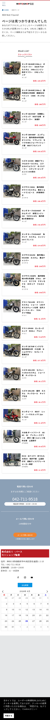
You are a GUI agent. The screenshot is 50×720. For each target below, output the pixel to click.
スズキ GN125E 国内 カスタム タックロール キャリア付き (33, 393)
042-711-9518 (25, 499)
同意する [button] (8, 716)
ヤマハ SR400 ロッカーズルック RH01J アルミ (33, 329)
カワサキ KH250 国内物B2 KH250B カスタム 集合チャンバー (34, 258)
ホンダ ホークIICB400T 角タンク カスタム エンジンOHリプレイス (33, 237)
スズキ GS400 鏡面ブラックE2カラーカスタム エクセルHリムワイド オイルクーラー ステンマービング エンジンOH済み (33, 166)
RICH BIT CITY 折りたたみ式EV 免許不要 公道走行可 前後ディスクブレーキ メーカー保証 (34, 460)
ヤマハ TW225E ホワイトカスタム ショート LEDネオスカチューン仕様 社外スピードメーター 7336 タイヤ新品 (33, 307)
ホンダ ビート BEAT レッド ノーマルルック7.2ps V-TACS (33, 414)
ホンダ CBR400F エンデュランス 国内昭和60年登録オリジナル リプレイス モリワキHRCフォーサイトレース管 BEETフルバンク (33, 140)
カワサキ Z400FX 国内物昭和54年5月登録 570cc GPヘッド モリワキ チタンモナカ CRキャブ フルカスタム (34, 281)
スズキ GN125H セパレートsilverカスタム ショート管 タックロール (33, 373)
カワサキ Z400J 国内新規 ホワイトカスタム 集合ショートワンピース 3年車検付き (34, 191)
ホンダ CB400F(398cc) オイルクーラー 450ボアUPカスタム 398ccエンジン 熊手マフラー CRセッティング (33, 69)
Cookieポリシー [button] (29, 709)
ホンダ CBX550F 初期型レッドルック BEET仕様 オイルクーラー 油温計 (33, 116)
